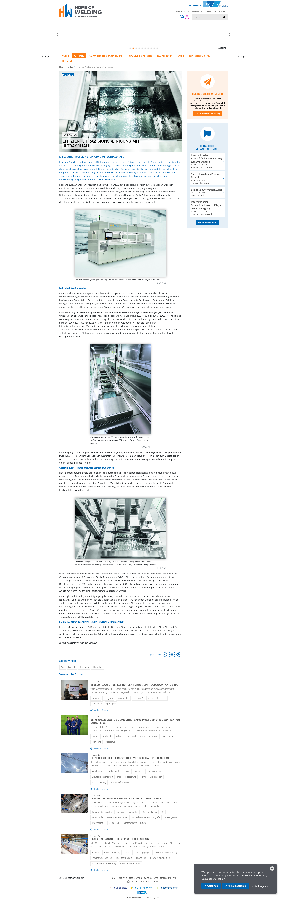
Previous (57, 34)
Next (229, 34)
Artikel (79, 55)
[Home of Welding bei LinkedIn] (182, 17)
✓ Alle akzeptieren (235, 886)
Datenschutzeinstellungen (144, 882)
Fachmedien (165, 55)
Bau (63, 667)
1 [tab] (130, 48)
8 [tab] (150, 48)
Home (65, 55)
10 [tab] (156, 48)
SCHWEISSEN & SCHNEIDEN (105, 55)
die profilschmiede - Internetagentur (144, 897)
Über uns (211, 11)
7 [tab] (147, 48)
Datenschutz (151, 878)
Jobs (181, 55)
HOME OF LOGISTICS (168, 887)
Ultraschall (97, 667)
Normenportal (199, 55)
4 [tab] (139, 48)
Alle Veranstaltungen (207, 222)
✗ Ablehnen (211, 886)
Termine (67, 61)
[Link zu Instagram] (187, 17)
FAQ (175, 878)
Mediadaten (182, 11)
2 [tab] (133, 48)
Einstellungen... (259, 886)
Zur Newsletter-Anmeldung (207, 113)
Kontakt (223, 11)
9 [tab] (153, 48)
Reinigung (84, 667)
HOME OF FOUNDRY (143, 887)
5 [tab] (142, 48)
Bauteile (72, 667)
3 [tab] (136, 48)
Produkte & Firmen (139, 55)
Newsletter (198, 11)
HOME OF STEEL (120, 887)
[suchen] (224, 17)
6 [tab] (145, 48)
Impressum (165, 878)
